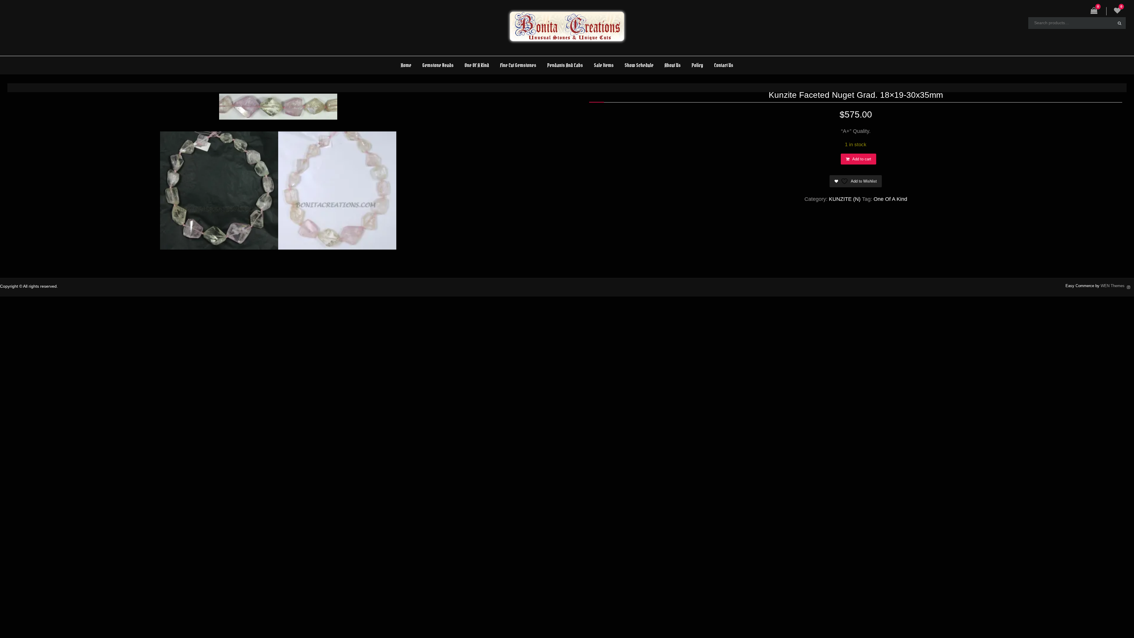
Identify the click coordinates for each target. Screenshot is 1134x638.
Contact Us (723, 65)
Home (406, 65)
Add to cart (861, 159)
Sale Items (604, 65)
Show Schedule (639, 65)
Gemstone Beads (438, 65)
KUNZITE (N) (845, 199)
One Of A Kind (477, 65)
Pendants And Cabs (565, 65)
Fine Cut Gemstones (518, 65)
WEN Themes (1113, 286)
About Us (672, 65)
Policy (697, 65)
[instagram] (1129, 287)
